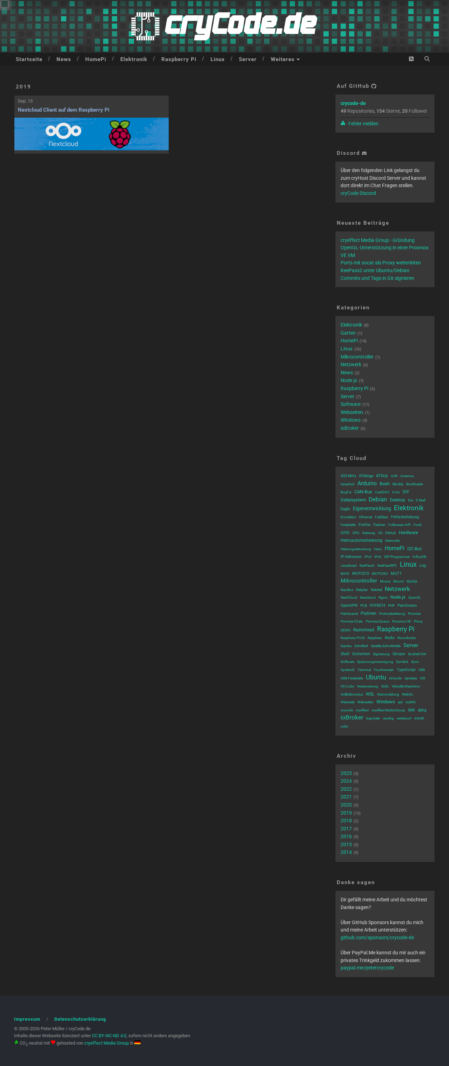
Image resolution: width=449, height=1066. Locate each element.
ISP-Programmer (397, 557)
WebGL (407, 694)
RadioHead (363, 629)
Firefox (364, 524)
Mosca (385, 581)
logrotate (373, 718)
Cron (396, 492)
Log (423, 565)
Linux (217, 59)
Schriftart (361, 646)
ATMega (366, 476)
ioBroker (350, 428)
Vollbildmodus (352, 694)
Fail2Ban (381, 517)
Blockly (398, 484)
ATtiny (382, 475)
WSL (370, 694)
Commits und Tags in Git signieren (377, 278)
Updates (410, 678)
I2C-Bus (414, 548)
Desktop (397, 500)
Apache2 (348, 484)
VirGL (385, 686)
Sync (415, 662)
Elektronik (133, 59)
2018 (346, 820)
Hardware (408, 532)
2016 (346, 836)
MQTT (396, 573)
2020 (346, 805)
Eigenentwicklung (372, 508)
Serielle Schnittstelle (386, 646)
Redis (390, 638)
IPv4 (367, 557)
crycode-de (353, 103)
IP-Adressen (351, 556)
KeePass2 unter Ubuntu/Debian (375, 270)
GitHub (390, 533)
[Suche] (427, 59)
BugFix (346, 492)
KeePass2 (367, 565)
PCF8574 (377, 605)
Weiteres (283, 59)
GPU (356, 533)
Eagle (345, 509)
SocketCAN (417, 654)
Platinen (368, 613)
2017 (346, 828)
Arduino (367, 483)
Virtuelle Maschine (406, 686)
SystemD (348, 670)
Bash (385, 483)
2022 (346, 789)
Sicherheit (361, 654)
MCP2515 (360, 573)
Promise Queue (377, 621)
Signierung (381, 654)
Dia (410, 500)
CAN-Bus (363, 491)
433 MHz (348, 476)
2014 (346, 852)
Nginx (383, 597)
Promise (414, 614)
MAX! (345, 573)
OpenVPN (349, 605)
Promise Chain (352, 621)
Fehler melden (362, 123)
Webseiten (352, 412)
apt (400, 702)
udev (344, 726)
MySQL (412, 581)
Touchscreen (384, 670)
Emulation (348, 517)
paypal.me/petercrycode (367, 967)
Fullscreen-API (399, 525)
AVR (394, 476)
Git (380, 533)
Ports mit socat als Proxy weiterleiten (381, 262)
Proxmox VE (401, 621)
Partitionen (407, 605)
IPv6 (377, 557)
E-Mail (420, 500)
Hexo (378, 549)
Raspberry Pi (178, 59)
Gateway (368, 533)
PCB (363, 605)
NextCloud (349, 597)
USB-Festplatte (352, 678)
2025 (346, 773)
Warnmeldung (388, 694)
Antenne (407, 476)
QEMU (345, 630)
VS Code (347, 686)
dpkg (422, 710)
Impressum (27, 1019)
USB (421, 670)
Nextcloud (368, 597)
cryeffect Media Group (388, 710)
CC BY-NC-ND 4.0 (109, 1035)
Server (248, 59)
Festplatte (348, 525)
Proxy (418, 621)
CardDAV (382, 492)
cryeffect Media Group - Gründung (378, 240)
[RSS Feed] (411, 59)
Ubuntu (376, 677)
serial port (404, 718)
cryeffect (362, 710)
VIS (422, 678)
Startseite (29, 59)
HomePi (95, 59)
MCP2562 (380, 573)
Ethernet (365, 517)
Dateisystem (353, 499)
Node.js (349, 380)
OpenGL (414, 597)
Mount (398, 581)
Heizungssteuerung (356, 549)
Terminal (364, 670)
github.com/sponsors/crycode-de (377, 937)
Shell (345, 654)
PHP (391, 605)
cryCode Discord (358, 193)
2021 (346, 797)
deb (411, 710)
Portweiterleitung (392, 614)
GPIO (345, 533)
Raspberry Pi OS (353, 638)
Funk (418, 525)
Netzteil (376, 590)
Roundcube (406, 638)
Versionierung (367, 686)
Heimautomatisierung (361, 540)
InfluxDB (419, 557)
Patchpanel (349, 614)
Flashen (379, 525)
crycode (347, 710)
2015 (346, 844)
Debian (378, 499)
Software (351, 404)
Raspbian (375, 638)
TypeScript (406, 669)
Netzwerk (351, 364)
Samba (346, 646)
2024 (346, 781)
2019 (23, 87)
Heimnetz (392, 540)
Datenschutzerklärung (80, 1019)
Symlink (402, 662)
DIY (406, 491)
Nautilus (347, 590)
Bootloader (414, 484)
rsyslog (388, 718)
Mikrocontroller (357, 357)
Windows (351, 420)
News (63, 59)
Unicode (395, 678)
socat (419, 718)
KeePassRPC (387, 565)
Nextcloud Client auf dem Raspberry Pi (63, 110)
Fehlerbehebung (405, 517)
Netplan (362, 590)
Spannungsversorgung (375, 662)
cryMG (411, 702)
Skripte (399, 654)
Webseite (348, 702)
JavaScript (349, 565)
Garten (348, 333)
